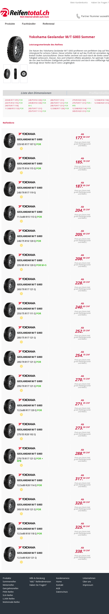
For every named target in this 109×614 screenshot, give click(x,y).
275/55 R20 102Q (79, 100)
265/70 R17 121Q (35, 108)
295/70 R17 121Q (59, 105)
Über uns (87, 581)
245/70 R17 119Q (12, 105)
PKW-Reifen (8, 591)
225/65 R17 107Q (14, 100)
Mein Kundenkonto (79, 2)
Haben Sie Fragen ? (100, 2)
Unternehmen (89, 578)
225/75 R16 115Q (14, 103)
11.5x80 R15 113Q (14, 108)
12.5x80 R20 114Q (81, 108)
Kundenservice (62, 578)
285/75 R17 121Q (57, 100)
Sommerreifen (9, 581)
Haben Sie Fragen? (37, 585)
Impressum (88, 585)
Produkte (10, 24)
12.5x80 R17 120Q (59, 108)
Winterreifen (8, 585)
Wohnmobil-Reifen (11, 602)
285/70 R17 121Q (59, 103)
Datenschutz (62, 591)
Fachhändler (29, 24)
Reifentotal (48, 24)
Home (59, 581)
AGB (58, 588)
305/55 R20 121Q (81, 111)
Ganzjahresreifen (10, 588)
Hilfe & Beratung (37, 578)
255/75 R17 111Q (37, 111)
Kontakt (59, 585)
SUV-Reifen (8, 595)
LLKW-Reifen (9, 598)
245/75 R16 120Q (37, 100)
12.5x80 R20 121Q (101, 103)
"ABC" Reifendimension (40, 581)
